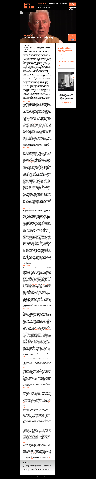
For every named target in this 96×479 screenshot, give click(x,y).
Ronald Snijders (30, 458)
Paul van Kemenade (40, 404)
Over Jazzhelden (42, 476)
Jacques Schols (39, 163)
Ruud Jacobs (37, 141)
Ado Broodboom (31, 161)
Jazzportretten (42, 3)
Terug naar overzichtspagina (47, 44)
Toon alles (60, 54)
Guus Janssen (42, 446)
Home (24, 10)
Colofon (52, 476)
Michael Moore (45, 284)
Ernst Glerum (33, 269)
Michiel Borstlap (37, 329)
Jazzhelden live (53, 3)
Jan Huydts (36, 123)
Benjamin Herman (47, 412)
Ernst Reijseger (34, 284)
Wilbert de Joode (40, 381)
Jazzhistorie (63, 3)
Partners (48, 476)
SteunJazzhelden (72, 4)
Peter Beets (38, 413)
